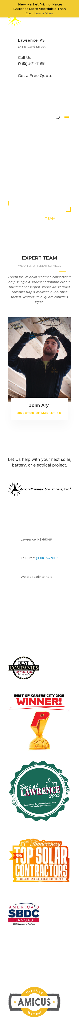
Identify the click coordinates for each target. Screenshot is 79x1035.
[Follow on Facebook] (27, 840)
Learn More (44, 13)
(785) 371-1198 (32, 430)
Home (31, 108)
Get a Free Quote (38, 449)
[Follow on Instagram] (35, 840)
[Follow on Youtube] (52, 840)
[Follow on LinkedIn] (43, 840)
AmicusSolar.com (43, 949)
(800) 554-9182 (51, 436)
